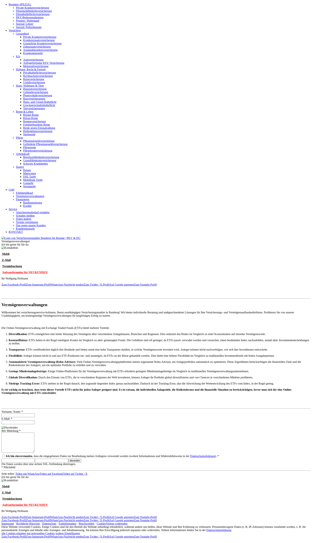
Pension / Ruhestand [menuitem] (27, 20)
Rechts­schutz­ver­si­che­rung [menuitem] (38, 75)
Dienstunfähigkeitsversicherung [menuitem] (34, 10)
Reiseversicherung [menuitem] (33, 79)
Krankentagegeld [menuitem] (33, 53)
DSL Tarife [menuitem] (29, 176)
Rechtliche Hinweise (28, 523)
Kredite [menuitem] (27, 205)
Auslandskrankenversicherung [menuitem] (40, 49)
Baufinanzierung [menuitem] (32, 202)
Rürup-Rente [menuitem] (30, 118)
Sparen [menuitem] (20, 166)
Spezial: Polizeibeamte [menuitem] (29, 27)
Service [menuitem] (13, 209)
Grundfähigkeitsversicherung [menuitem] (39, 160)
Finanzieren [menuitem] (22, 199)
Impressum (7, 523)
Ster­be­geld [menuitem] (29, 134)
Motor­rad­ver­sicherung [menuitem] (35, 66)
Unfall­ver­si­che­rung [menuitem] (34, 82)
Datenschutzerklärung (202, 456)
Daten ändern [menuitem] (23, 218)
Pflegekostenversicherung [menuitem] (37, 150)
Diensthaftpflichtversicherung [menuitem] (32, 14)
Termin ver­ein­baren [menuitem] (27, 222)
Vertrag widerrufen (116, 523)
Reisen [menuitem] (27, 170)
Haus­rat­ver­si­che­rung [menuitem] (35, 88)
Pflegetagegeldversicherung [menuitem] (39, 140)
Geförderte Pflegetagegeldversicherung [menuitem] (45, 144)
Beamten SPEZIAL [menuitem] (20, 4)
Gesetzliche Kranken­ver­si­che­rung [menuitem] (42, 43)
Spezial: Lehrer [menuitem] (24, 23)
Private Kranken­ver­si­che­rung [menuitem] (32, 7)
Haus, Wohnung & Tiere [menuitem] (30, 85)
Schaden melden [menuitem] (25, 215)
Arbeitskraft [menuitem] (22, 153)
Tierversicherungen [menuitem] (34, 108)
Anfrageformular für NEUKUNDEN (25, 272)
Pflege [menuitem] (19, 137)
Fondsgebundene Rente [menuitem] (36, 124)
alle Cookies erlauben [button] (13, 533)
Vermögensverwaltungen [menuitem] (30, 196)
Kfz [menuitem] (18, 56)
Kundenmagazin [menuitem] (25, 228)
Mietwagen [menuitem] (29, 173)
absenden (75, 460)
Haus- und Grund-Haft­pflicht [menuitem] (39, 101)
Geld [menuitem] (11, 189)
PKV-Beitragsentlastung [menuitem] (30, 17)
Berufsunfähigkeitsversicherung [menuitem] (41, 157)
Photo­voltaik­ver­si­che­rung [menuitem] (37, 95)
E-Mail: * (6, 418)
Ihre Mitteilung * (11, 430)
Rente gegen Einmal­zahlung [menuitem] (39, 127)
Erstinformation (67, 523)
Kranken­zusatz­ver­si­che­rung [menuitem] (39, 40)
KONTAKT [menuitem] (16, 231)
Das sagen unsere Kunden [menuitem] (31, 225)
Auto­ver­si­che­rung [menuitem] (33, 59)
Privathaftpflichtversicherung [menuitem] (39, 72)
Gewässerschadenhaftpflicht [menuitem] (39, 105)
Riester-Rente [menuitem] (31, 114)
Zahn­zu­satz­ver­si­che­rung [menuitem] (37, 46)
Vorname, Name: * (12, 411)
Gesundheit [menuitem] (22, 33)
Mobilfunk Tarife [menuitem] (33, 179)
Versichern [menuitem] (15, 30)
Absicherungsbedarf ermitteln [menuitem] (32, 212)
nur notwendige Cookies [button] (41, 533)
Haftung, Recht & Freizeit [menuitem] (31, 69)
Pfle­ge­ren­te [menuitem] (29, 147)
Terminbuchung (12, 266)
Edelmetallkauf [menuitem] (24, 192)
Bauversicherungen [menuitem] (34, 98)
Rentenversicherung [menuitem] (34, 121)
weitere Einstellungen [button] (67, 533)
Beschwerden (86, 523)
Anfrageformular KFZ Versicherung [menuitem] (43, 62)
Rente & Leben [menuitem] (24, 111)
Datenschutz (49, 523)
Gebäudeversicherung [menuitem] (35, 92)
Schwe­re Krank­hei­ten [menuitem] (35, 163)
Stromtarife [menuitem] (29, 186)
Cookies (101, 523)
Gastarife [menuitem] (28, 183)
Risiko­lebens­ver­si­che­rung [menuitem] (37, 131)
